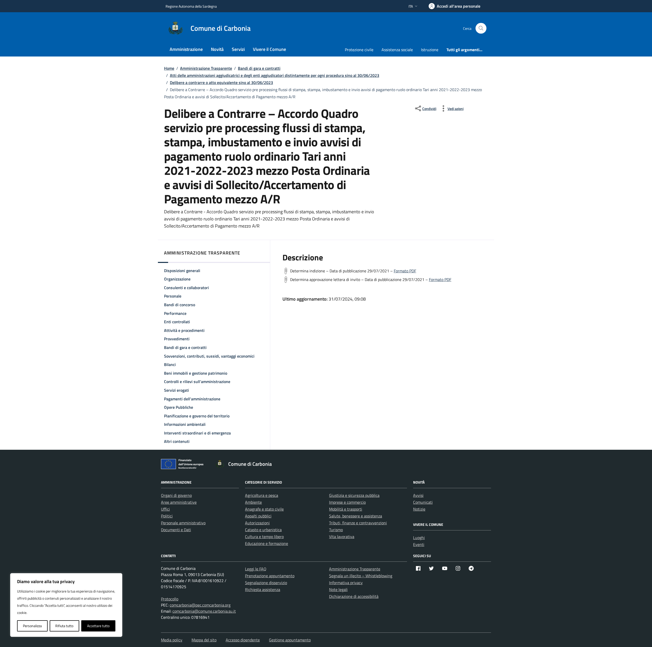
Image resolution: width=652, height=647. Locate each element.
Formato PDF (405, 271)
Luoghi (419, 538)
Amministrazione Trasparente (354, 569)
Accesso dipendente (243, 640)
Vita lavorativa (341, 536)
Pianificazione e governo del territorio (196, 416)
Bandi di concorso (179, 305)
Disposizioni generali (182, 271)
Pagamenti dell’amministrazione (192, 399)
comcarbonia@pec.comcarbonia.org (200, 605)
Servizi (238, 49)
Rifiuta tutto (64, 625)
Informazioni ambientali (185, 424)
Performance (175, 313)
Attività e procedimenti (184, 330)
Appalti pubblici (258, 516)
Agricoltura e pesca (261, 495)
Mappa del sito (204, 640)
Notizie (419, 509)
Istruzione (429, 50)
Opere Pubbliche (178, 407)
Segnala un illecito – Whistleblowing (360, 576)
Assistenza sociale (397, 50)
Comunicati (423, 502)
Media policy (171, 640)
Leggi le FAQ (255, 569)
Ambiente (253, 502)
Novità (217, 49)
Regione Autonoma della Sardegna (191, 6)
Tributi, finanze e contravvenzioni (358, 523)
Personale (172, 296)
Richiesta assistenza (262, 589)
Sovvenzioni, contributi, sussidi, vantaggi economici (209, 356)
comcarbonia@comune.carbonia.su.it (204, 611)
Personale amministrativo (183, 523)
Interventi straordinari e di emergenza (197, 433)
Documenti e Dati (176, 530)
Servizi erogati (176, 390)
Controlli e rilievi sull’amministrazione (197, 381)
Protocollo (169, 599)
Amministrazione (186, 49)
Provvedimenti (176, 339)
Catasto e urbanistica (263, 530)
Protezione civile (359, 50)
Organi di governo (176, 495)
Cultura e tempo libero (264, 536)
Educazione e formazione (266, 543)
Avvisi (418, 495)
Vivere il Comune (269, 49)
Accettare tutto (98, 625)
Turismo (336, 530)
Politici (167, 516)
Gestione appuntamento (290, 640)
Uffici (165, 509)
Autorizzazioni (257, 523)
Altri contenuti (176, 441)
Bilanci (170, 364)
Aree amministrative (179, 502)
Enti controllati (177, 322)
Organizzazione (177, 279)
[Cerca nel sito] (481, 28)
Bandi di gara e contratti (185, 347)
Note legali (338, 589)
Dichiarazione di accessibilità (353, 596)
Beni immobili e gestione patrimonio (195, 373)
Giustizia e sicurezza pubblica (354, 495)
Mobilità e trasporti (345, 509)
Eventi (418, 544)
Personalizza (32, 625)
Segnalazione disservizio (266, 583)
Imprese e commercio (347, 502)
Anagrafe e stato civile (264, 509)
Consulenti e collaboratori (186, 288)
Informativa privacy (346, 583)
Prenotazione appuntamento (269, 576)
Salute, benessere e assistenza (355, 516)
